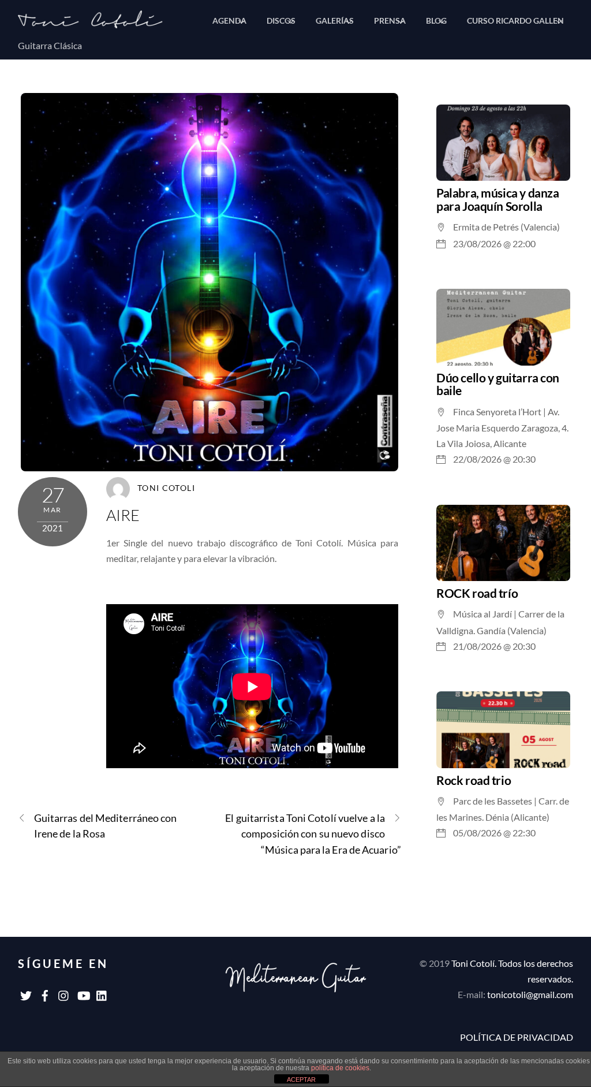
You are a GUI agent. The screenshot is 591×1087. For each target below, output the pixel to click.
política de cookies (340, 1068)
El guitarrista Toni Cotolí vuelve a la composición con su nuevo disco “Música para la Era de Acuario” (313, 833)
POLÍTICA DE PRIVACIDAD (516, 1037)
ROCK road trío (477, 593)
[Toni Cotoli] (98, 23)
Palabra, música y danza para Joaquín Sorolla (497, 199)
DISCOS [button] (281, 20)
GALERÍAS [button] (335, 20)
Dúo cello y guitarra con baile (497, 384)
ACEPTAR (301, 1079)
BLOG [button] (436, 20)
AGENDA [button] (229, 20)
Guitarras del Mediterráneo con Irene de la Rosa (105, 825)
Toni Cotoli (166, 488)
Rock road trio (473, 780)
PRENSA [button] (390, 20)
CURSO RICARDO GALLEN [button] (515, 20)
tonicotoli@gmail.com (530, 994)
